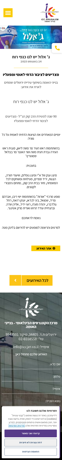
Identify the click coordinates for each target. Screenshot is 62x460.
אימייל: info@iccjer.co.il (31, 346)
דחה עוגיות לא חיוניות (30, 442)
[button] (8, 12)
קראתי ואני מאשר (31, 433)
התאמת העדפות (30, 451)
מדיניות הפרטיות (16, 425)
